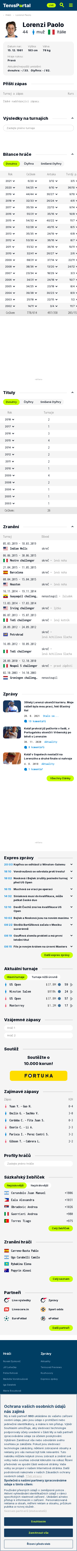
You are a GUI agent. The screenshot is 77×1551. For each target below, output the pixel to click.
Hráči (8, 15)
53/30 (30, 240)
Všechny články (60, 778)
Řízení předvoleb (38, 1543)
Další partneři (61, 1327)
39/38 (30, 292)
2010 (8, 253)
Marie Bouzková (12, 1390)
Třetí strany (34, 1476)
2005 (8, 286)
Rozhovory (47, 1373)
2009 (8, 260)
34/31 (30, 279)
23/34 (30, 273)
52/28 (30, 227)
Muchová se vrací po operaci (33, 889)
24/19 (50, 233)
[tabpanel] (38, 243)
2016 (8, 213)
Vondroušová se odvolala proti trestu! (39, 871)
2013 (8, 233)
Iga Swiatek (9, 1384)
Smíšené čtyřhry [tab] (51, 163)
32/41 (30, 253)
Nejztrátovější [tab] (39, 1185)
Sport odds (55, 1309)
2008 (8, 266)
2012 (8, 240)
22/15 (50, 299)
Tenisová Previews (51, 1367)
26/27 (50, 253)
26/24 (50, 200)
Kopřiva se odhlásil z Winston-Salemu (39, 864)
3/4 (52, 306)
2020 (8, 187)
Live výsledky (21, 1300)
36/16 (50, 240)
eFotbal (53, 1318)
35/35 (30, 233)
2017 (8, 207)
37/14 (50, 260)
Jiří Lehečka (9, 1367)
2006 (8, 279)
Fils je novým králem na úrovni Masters (40, 946)
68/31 (30, 260)
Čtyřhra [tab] (29, 163)
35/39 (30, 207)
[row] (38, 181)
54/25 (30, 187)
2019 (8, 194)
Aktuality (50, 741)
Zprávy (53, 1300)
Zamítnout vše (38, 1532)
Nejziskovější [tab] (15, 1185)
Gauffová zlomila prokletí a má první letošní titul (38, 937)
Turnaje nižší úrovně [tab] (44, 977)
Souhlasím (38, 1521)
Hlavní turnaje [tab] (15, 977)
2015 (8, 220)
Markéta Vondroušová (15, 1379)
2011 (8, 246)
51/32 (30, 246)
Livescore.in (20, 1309)
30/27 (50, 194)
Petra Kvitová (10, 1373)
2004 (8, 292)
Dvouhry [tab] (11, 401)
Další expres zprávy (56, 955)
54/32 (30, 220)
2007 (8, 273)
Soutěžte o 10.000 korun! (38, 1060)
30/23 (50, 292)
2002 (8, 306)
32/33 (30, 200)
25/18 (30, 299)
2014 (8, 227)
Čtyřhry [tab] (28, 401)
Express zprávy (49, 1379)
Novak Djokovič (12, 1361)
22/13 (50, 207)
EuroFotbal (19, 1318)
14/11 (31, 306)
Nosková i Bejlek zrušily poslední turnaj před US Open (41, 880)
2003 (8, 299)
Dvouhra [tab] (11, 163)
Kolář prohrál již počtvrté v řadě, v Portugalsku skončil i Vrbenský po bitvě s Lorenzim (47, 732)
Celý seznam (61, 1278)
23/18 (50, 286)
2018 (8, 200)
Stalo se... (51, 715)
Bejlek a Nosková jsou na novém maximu (41, 918)
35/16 (50, 213)
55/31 (30, 213)
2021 (8, 181)
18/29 (50, 273)
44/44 (30, 194)
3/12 (51, 181)
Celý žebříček (60, 1228)
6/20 (31, 181)
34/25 (30, 286)
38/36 (30, 266)
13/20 (50, 266)
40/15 (50, 227)
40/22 (50, 220)
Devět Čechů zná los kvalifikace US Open (38, 909)
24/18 (50, 279)
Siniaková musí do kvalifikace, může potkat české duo (38, 898)
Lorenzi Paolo (23, 15)
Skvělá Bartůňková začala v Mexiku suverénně (38, 926)
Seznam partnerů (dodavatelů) (25, 1511)
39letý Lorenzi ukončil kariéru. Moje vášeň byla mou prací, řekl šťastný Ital (49, 706)
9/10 (51, 187)
